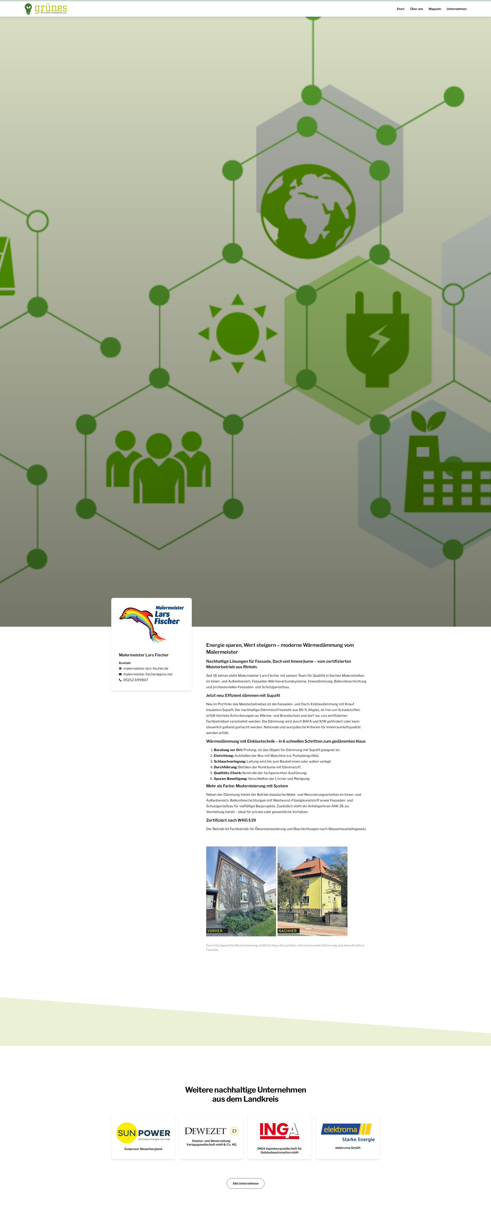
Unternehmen (456, 9)
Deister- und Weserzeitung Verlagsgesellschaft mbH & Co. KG (211, 1142)
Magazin (435, 9)
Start (400, 9)
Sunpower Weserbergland (143, 1149)
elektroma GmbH (347, 1148)
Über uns (416, 9)
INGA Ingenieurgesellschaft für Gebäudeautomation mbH (279, 1150)
